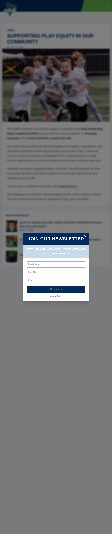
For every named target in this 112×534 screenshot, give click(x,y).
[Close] (85, 236)
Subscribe (56, 289)
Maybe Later (56, 296)
